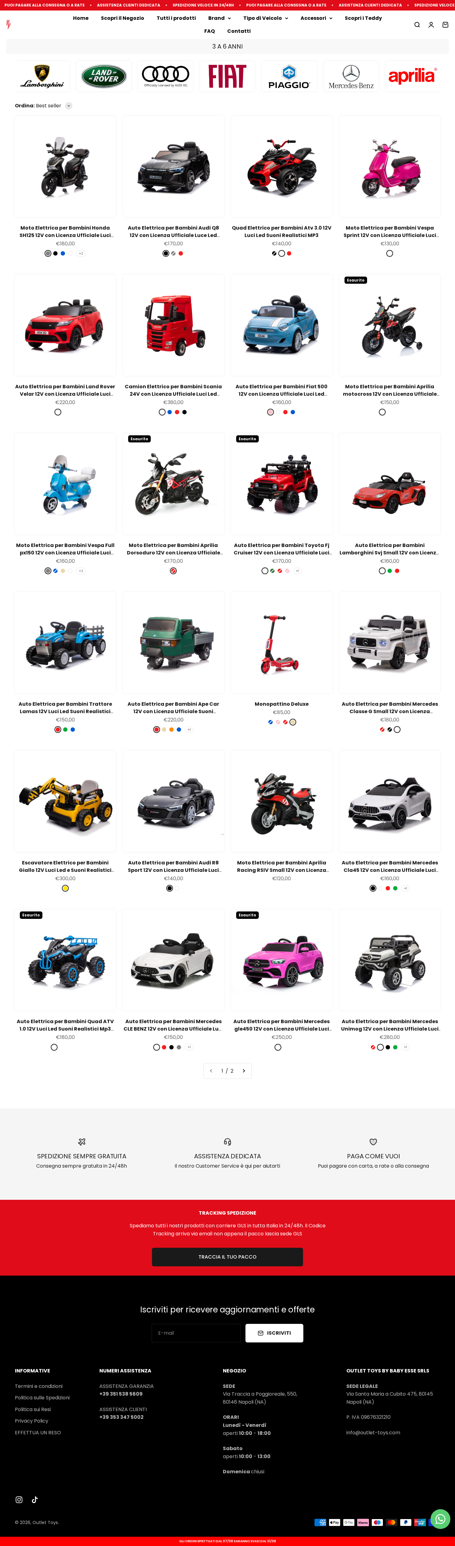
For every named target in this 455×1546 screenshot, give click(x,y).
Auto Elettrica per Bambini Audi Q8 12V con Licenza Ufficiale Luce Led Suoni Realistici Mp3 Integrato (173, 235)
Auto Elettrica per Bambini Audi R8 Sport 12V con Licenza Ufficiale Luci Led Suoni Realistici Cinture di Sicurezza (173, 874)
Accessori (313, 18)
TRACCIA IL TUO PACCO (227, 1256)
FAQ (209, 31)
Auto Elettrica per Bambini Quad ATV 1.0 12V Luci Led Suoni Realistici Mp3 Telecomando (65, 1029)
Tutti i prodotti (176, 18)
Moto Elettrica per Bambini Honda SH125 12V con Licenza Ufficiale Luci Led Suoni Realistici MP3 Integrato (65, 235)
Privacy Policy (31, 1420)
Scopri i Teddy (363, 18)
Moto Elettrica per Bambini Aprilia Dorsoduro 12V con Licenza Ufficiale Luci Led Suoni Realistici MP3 (173, 553)
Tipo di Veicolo (262, 18)
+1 (297, 571)
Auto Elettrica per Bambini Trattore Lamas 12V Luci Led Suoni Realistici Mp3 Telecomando (65, 711)
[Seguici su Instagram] (19, 1500)
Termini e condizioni (39, 1386)
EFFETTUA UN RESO (38, 1432)
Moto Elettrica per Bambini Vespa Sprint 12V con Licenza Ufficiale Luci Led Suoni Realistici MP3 (390, 235)
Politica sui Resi (33, 1409)
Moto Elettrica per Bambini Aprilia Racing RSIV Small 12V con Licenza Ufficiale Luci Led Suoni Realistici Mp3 (282, 870)
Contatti (239, 31)
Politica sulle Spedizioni (42, 1397)
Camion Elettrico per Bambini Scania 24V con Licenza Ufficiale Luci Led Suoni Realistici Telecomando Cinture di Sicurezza (173, 397)
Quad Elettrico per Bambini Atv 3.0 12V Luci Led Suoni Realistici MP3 (282, 231)
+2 (81, 253)
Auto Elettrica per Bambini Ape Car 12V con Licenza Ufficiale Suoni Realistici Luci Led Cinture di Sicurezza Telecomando (173, 715)
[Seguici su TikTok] (35, 1500)
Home (81, 18)
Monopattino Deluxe (282, 704)
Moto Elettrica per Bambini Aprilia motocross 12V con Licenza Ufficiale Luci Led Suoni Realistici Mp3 (390, 394)
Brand (216, 18)
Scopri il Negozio (122, 18)
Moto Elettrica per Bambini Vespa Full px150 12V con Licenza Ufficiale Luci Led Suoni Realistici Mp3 (65, 553)
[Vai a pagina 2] (243, 1071)
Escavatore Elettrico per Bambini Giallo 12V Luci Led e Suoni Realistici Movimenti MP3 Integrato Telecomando (65, 874)
